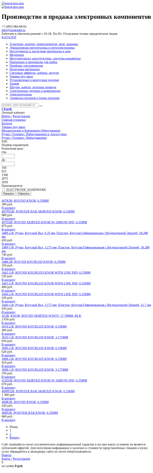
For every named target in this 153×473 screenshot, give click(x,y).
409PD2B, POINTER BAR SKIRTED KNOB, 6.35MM (38, 391)
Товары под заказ (21, 76)
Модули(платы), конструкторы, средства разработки (45, 58)
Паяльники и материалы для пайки (33, 62)
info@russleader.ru (13, 30)
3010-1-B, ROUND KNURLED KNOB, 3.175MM (35, 337)
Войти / (7, 116)
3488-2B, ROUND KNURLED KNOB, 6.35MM (34, 261)
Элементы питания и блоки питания (34, 98)
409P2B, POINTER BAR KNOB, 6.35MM (30, 412)
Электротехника (21, 94)
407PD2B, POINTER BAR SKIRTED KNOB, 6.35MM (38, 211)
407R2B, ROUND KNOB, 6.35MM (25, 200)
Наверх (7, 455)
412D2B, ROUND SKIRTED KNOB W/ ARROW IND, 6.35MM (44, 380)
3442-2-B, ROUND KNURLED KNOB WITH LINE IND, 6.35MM (46, 272)
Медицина (17, 55)
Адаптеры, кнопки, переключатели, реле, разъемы (44, 44)
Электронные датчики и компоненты (35, 90)
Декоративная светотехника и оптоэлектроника (42, 47)
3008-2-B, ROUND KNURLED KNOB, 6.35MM (34, 359)
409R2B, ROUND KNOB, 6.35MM (25, 402)
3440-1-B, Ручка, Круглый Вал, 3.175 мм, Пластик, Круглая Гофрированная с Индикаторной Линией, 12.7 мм (76, 305)
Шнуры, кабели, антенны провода (33, 87)
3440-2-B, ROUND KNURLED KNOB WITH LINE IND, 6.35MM (46, 294)
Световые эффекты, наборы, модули (34, 73)
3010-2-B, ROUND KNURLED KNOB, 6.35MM (34, 326)
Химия (14, 83)
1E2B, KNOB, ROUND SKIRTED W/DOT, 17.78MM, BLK (41, 315)
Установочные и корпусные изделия (34, 80)
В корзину (9, 208)
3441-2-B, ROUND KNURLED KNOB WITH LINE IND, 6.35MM (46, 283)
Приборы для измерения (26, 65)
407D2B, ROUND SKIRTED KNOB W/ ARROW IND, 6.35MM (44, 222)
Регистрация (21, 116)
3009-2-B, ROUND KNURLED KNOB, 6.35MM (34, 348)
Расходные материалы (25, 69)
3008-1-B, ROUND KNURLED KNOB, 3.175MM (35, 369)
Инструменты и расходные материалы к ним (40, 51)
